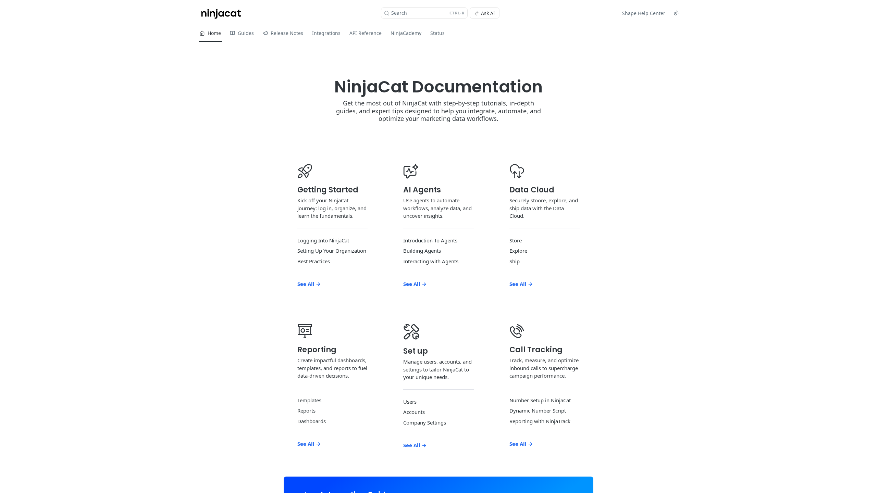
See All (309, 283)
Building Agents (422, 250)
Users (410, 401)
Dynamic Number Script (537, 410)
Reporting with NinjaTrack (539, 421)
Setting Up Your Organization (331, 250)
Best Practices (313, 261)
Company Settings (424, 422)
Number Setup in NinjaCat (540, 400)
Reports (306, 410)
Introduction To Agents (430, 240)
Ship (514, 261)
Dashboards (311, 421)
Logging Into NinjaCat (323, 240)
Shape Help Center (643, 13)
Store (515, 240)
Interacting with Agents (430, 261)
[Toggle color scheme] (676, 13)
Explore (518, 250)
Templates (309, 400)
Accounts (414, 411)
